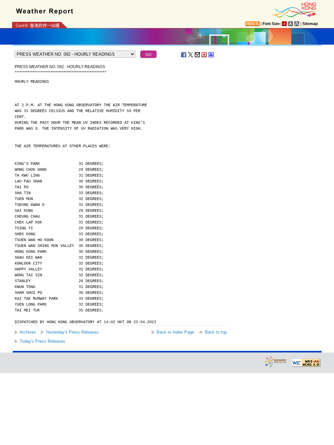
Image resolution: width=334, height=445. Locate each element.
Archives (28, 332)
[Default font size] (284, 23)
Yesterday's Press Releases (72, 332)
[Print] (211, 54)
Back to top (216, 332)
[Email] (198, 54)
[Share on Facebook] (184, 54)
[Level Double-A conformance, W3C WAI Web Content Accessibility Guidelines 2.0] (306, 363)
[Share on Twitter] (191, 54)
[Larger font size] (290, 23)
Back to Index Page (175, 332)
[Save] (204, 54)
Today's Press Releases (42, 341)
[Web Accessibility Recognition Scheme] (275, 361)
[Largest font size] (296, 23)
